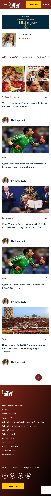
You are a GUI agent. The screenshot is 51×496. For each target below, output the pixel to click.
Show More (24, 38)
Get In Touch (8, 430)
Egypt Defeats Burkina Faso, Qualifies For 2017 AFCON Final (23, 286)
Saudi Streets (8, 454)
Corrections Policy (10, 450)
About (5, 410)
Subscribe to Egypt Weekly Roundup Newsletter (23, 422)
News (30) (27, 57)
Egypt (4, 157)
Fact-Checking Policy (11, 446)
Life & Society (8, 218)
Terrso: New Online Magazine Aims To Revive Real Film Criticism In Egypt (24, 105)
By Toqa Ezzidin (19, 120)
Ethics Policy (7, 442)
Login (46, 4)
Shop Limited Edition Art (12, 405)
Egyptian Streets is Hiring (13, 418)
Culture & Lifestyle (10, 97)
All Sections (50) (10, 57)
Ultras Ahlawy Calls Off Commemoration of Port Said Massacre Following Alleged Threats (24, 348)
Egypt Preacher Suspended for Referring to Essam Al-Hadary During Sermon (24, 165)
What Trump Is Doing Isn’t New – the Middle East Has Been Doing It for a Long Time (24, 226)
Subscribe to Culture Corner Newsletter (19, 426)
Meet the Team (9, 414)
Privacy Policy (8, 438)
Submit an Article (9, 434)
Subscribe (33, 4)
